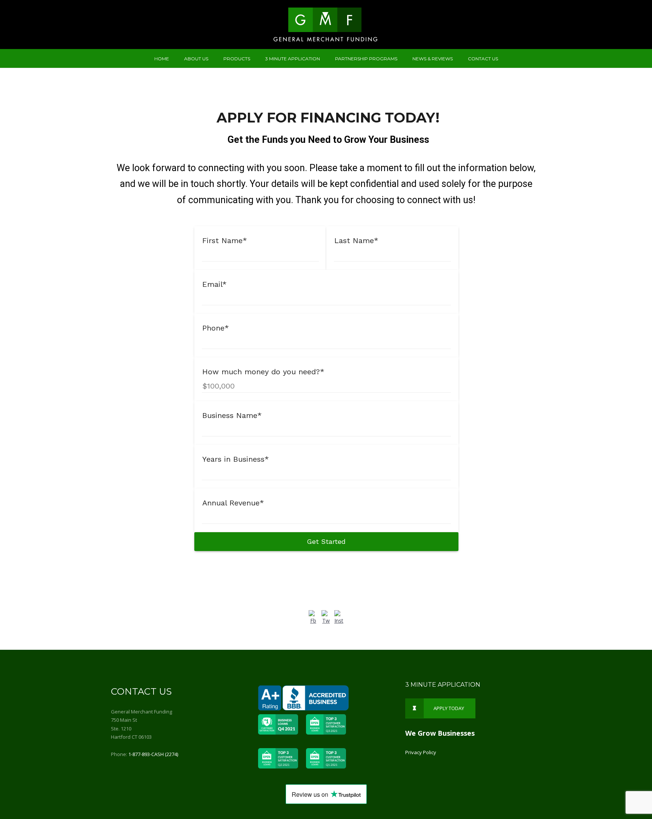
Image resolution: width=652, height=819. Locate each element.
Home (161, 58)
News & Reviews (432, 58)
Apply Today (449, 708)
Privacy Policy (420, 752)
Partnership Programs (366, 58)
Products (236, 58)
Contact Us (483, 58)
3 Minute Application (292, 58)
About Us (196, 58)
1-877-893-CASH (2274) (153, 754)
